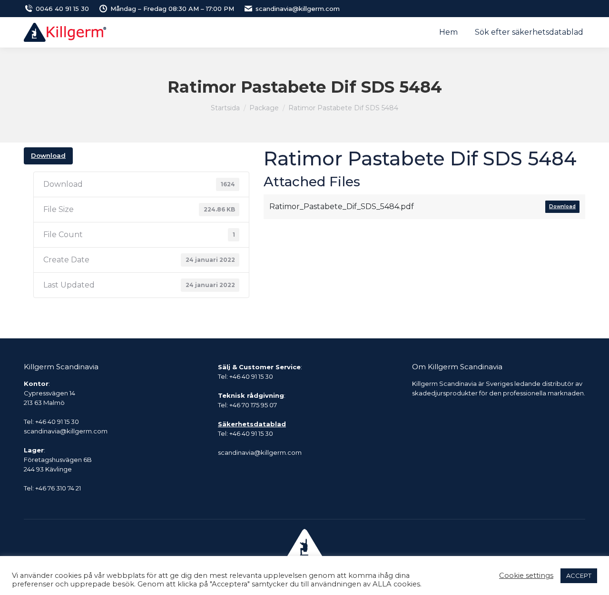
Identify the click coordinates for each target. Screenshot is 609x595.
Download (48, 155)
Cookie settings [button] (526, 575)
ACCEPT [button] (578, 575)
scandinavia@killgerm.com (297, 8)
